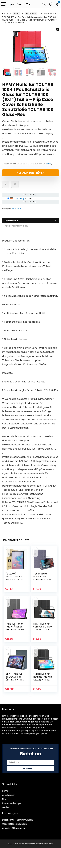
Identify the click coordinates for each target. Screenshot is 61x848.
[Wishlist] (50, 4)
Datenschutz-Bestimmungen (17, 819)
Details (48, 164)
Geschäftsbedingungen (14, 823)
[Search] (44, 4)
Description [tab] (11, 220)
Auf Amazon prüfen (30, 173)
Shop (16, 13)
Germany (19, 198)
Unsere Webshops (11, 803)
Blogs (5, 799)
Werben (6, 807)
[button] (57, 29)
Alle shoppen (8, 795)
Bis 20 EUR (31, 13)
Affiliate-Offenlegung (13, 828)
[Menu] (3, 4)
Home (5, 13)
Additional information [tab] (16, 225)
